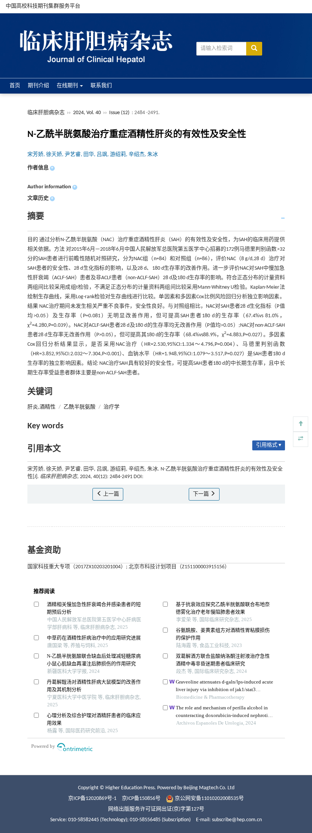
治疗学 (111, 407)
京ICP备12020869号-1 (92, 798)
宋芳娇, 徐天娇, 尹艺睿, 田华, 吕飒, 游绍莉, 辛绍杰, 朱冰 (92, 154)
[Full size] (300, 439)
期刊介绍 (38, 86)
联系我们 (101, 86)
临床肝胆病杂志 (46, 113)
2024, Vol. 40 (87, 113)
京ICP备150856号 (141, 798)
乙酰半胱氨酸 (80, 407)
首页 (15, 86)
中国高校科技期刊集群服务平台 (43, 6)
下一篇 (201, 494)
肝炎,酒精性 (41, 407)
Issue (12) (119, 113)
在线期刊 (68, 86)
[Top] (300, 424)
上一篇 (110, 494)
